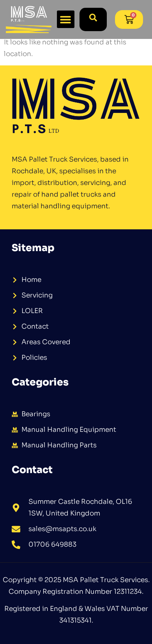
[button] (65, 19)
